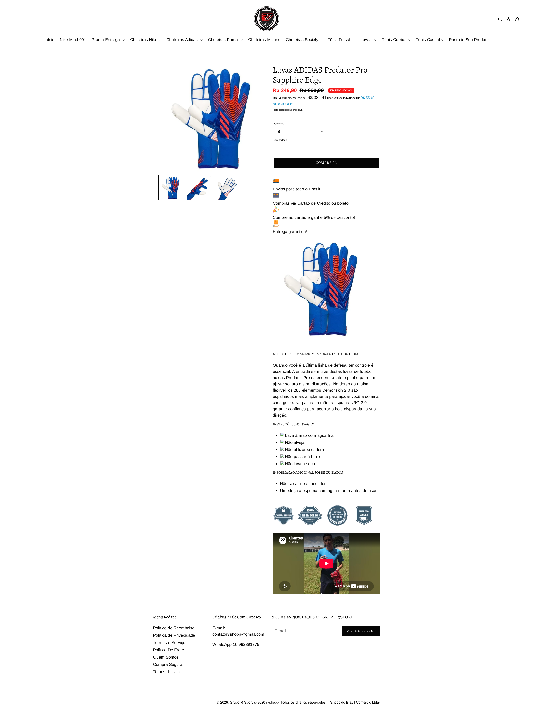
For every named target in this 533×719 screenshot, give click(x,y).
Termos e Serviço (169, 642)
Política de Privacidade (174, 635)
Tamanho (279, 123)
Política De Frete (168, 650)
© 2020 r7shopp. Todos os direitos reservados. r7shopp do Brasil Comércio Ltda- (317, 702)
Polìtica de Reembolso (173, 628)
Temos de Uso (166, 671)
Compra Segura (167, 664)
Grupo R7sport (242, 702)
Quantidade (280, 140)
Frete (275, 110)
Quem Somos (166, 657)
